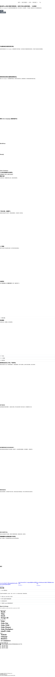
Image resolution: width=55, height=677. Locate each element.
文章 (30, 2)
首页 (19, 2)
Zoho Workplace (7, 629)
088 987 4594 (5, 646)
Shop (3, 614)
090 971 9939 (5, 648)
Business (4, 639)
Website (4, 635)
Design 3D (4, 618)
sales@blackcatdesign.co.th (12, 644)
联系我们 (35, 2)
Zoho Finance (6, 627)
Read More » (2, 586)
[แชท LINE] (51, 673)
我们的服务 (24, 2)
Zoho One (4, 623)
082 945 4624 (5, 645)
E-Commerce (6, 641)
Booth (3, 612)
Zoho (3, 621)
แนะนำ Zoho (5, 631)
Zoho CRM (5, 625)
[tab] (2, 174)
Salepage (4, 637)
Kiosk (3, 616)
